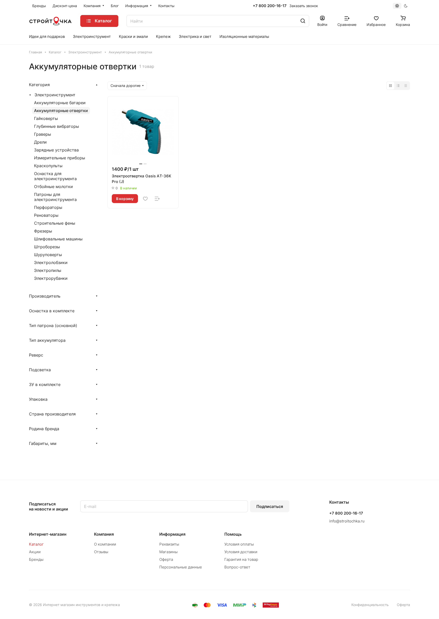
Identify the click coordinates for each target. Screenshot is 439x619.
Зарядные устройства (56, 149)
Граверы (42, 134)
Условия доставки (240, 551)
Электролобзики (51, 262)
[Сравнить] (157, 198)
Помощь (233, 534)
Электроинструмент (55, 94)
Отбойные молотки (53, 186)
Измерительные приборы (59, 157)
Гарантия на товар (241, 559)
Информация (172, 534)
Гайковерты (46, 118)
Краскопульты (48, 165)
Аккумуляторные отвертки (61, 110)
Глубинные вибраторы (56, 126)
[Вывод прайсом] (406, 85)
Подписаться (269, 506)
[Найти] (302, 21)
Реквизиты (169, 544)
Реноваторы (46, 215)
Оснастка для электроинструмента (55, 176)
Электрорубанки (51, 278)
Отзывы (101, 551)
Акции (35, 551)
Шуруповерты (48, 254)
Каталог (36, 544)
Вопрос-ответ (237, 567)
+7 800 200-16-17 (270, 6)
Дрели (40, 142)
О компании (105, 544)
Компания (104, 534)
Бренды (36, 559)
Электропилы (47, 270)
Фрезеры (43, 231)
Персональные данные (180, 567)
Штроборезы (47, 246)
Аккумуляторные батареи (60, 102)
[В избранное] (145, 198)
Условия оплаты (239, 544)
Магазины (168, 551)
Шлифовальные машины (58, 238)
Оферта (166, 559)
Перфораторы (48, 207)
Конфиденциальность (370, 604)
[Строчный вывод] (398, 85)
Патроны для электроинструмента (55, 197)
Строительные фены (54, 223)
